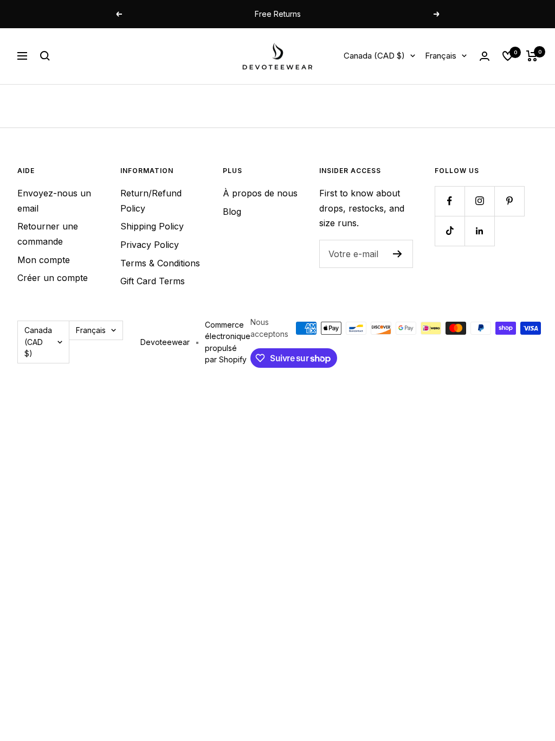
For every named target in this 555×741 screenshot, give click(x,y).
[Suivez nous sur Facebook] (449, 201)
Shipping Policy (152, 226)
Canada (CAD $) (374, 55)
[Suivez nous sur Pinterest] (509, 201)
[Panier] (532, 55)
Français (440, 55)
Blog (232, 211)
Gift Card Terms (152, 281)
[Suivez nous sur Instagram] (479, 201)
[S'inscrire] (397, 254)
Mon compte (43, 259)
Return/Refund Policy (151, 201)
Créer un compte (52, 277)
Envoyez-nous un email (54, 201)
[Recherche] (45, 56)
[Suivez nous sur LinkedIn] (479, 231)
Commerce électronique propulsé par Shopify (227, 342)
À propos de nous (260, 193)
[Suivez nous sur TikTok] (449, 231)
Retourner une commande (47, 234)
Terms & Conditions (160, 263)
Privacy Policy (149, 244)
